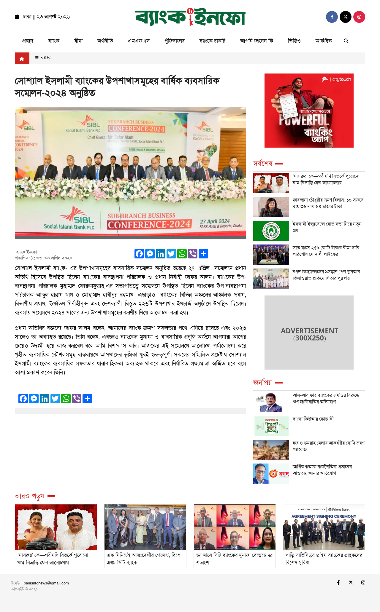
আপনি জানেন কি (256, 40)
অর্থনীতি (105, 40)
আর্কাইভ (324, 40)
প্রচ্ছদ (27, 40)
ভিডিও (294, 40)
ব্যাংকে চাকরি (212, 40)
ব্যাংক (53, 40)
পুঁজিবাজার (174, 40)
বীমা (78, 40)
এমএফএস (139, 40)
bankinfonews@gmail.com (46, 583)
